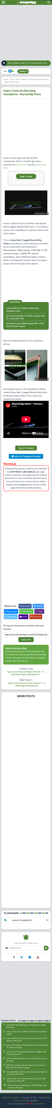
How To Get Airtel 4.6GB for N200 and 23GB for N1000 (27, 1033)
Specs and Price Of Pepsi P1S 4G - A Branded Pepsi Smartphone (25, 673)
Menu (24, 71)
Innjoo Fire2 (21, 164)
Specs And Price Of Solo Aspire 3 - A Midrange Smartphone (26, 684)
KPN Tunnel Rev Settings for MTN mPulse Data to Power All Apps (27, 1086)
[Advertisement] (26, 31)
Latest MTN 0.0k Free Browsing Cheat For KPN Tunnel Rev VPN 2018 (26, 1080)
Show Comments (22, 920)
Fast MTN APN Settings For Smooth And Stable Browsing (26, 1026)
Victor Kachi (39, 1104)
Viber (40, 611)
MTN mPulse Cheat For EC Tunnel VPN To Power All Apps (27, 1059)
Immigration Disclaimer (11, 1097)
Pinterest (36, 616)
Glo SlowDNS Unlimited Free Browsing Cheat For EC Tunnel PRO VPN (27, 1073)
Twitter (39, 606)
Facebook (26, 606)
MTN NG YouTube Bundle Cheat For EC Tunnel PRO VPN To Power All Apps (25, 1066)
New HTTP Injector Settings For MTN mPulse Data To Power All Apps (27, 1046)
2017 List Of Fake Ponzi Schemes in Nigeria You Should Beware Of (26, 1053)
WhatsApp (27, 611)
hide (30, 176)
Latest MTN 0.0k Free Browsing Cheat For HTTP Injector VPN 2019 (27, 1039)
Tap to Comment (26, 448)
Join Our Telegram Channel (27, 456)
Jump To (26, 176)
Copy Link (26, 639)
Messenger (11, 611)
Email (24, 616)
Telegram (11, 616)
